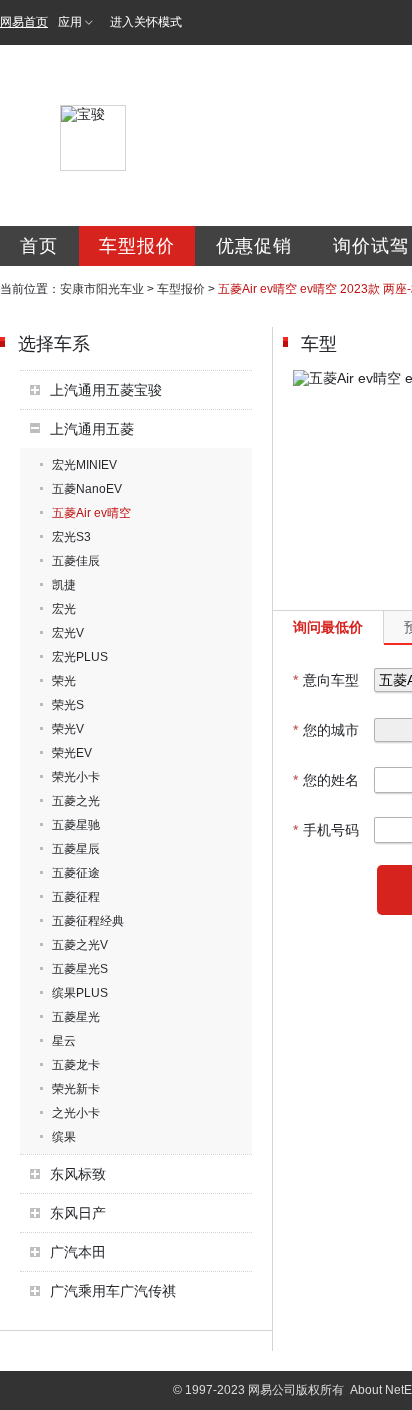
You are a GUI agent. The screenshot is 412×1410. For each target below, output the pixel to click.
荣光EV (72, 753)
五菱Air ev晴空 (91, 513)
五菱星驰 (76, 825)
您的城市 (326, 730)
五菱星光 (76, 1017)
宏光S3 (71, 537)
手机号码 (326, 830)
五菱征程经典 (88, 921)
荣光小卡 (76, 777)
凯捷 (64, 585)
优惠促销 (254, 246)
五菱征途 (76, 873)
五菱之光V (80, 945)
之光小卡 (76, 1113)
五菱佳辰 (76, 561)
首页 (39, 246)
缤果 (64, 1137)
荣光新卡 (76, 1089)
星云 (64, 1041)
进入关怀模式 (146, 22)
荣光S (68, 705)
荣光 (64, 681)
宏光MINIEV (84, 465)
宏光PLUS (80, 657)
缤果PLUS (80, 993)
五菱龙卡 (76, 1065)
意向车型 (326, 680)
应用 (70, 22)
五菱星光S (80, 969)
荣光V (68, 729)
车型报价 (137, 246)
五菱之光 (76, 801)
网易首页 (24, 22)
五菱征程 (76, 897)
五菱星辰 (76, 849)
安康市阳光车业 (102, 289)
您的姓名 (326, 780)
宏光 (64, 609)
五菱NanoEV (87, 489)
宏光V (68, 633)
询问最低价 (328, 627)
